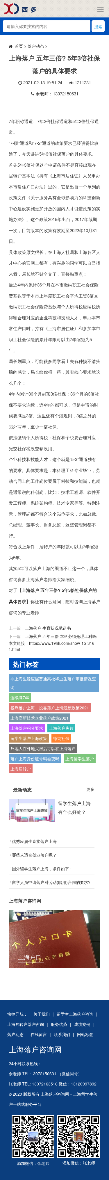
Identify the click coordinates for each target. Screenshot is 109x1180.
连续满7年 (19, 697)
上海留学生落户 (79, 758)
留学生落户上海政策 (28, 738)
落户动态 (36, 46)
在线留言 (39, 1034)
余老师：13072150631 (56, 93)
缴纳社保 (61, 738)
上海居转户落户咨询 (25, 1024)
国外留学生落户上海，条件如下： (42, 868)
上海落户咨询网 (35, 1049)
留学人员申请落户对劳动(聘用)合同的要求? (51, 882)
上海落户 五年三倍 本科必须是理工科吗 (61, 636)
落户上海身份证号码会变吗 (34, 758)
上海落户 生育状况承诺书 (48, 628)
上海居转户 (20, 769)
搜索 (98, 26)
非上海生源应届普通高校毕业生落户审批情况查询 (53, 683)
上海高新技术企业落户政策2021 (39, 718)
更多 (90, 789)
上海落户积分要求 (26, 728)
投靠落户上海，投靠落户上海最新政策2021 (49, 708)
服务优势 (59, 1024)
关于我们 (41, 1014)
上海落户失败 (61, 728)
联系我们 (62, 1034)
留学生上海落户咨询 (75, 1014)
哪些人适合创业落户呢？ (34, 855)
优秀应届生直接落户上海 (34, 841)
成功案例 (82, 1024)
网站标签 (85, 1034)
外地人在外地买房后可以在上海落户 (43, 748)
